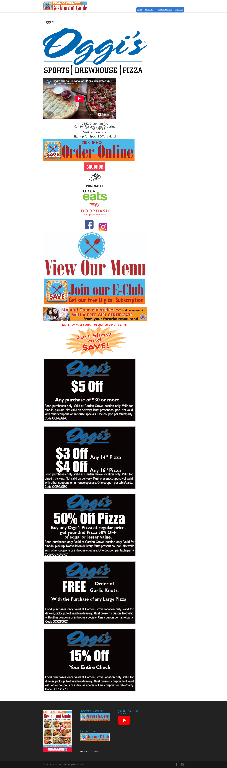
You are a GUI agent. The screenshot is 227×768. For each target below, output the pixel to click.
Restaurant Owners (165, 10)
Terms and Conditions (89, 751)
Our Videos (179, 10)
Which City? (149, 10)
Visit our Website (94, 132)
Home (139, 10)
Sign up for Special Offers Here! (95, 136)
